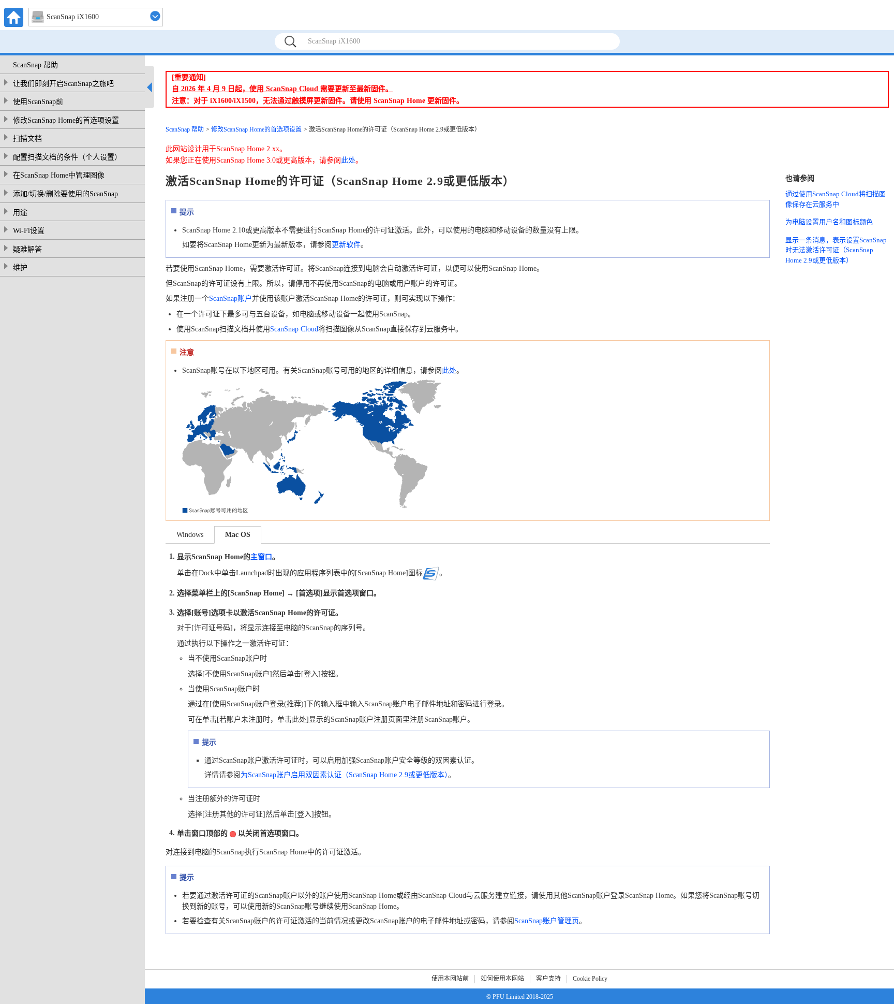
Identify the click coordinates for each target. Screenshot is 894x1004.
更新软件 (346, 245)
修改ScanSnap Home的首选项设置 (66, 120)
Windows (189, 535)
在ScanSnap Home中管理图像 (59, 175)
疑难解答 (27, 249)
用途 (20, 212)
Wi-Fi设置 (28, 231)
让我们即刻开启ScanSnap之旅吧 (63, 84)
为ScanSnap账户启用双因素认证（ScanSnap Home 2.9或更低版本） (344, 775)
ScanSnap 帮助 (35, 65)
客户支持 (548, 978)
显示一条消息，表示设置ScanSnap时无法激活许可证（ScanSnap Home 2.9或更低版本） (836, 250)
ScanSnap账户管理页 (546, 921)
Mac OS (237, 535)
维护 (20, 267)
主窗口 (261, 557)
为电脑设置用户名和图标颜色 (829, 222)
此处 (348, 160)
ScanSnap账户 (230, 298)
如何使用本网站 (502, 978)
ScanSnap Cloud (294, 329)
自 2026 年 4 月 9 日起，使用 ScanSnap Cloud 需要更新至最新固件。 (282, 89)
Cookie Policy (590, 978)
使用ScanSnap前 (38, 102)
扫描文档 (27, 138)
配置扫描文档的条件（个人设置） (67, 157)
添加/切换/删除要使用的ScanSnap (65, 194)
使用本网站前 (450, 978)
